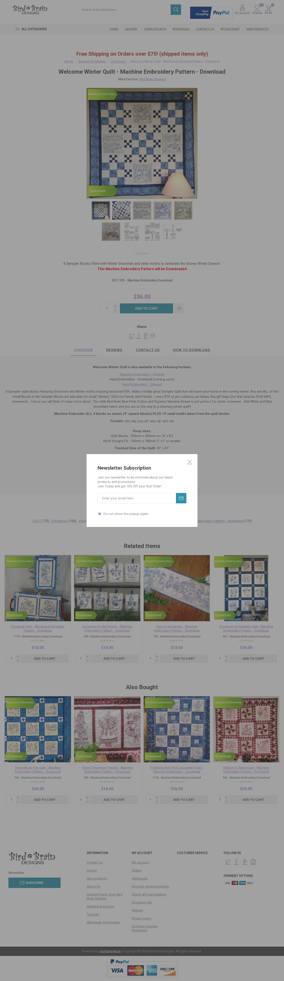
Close (189, 462)
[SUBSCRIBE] (181, 498)
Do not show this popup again (126, 514)
